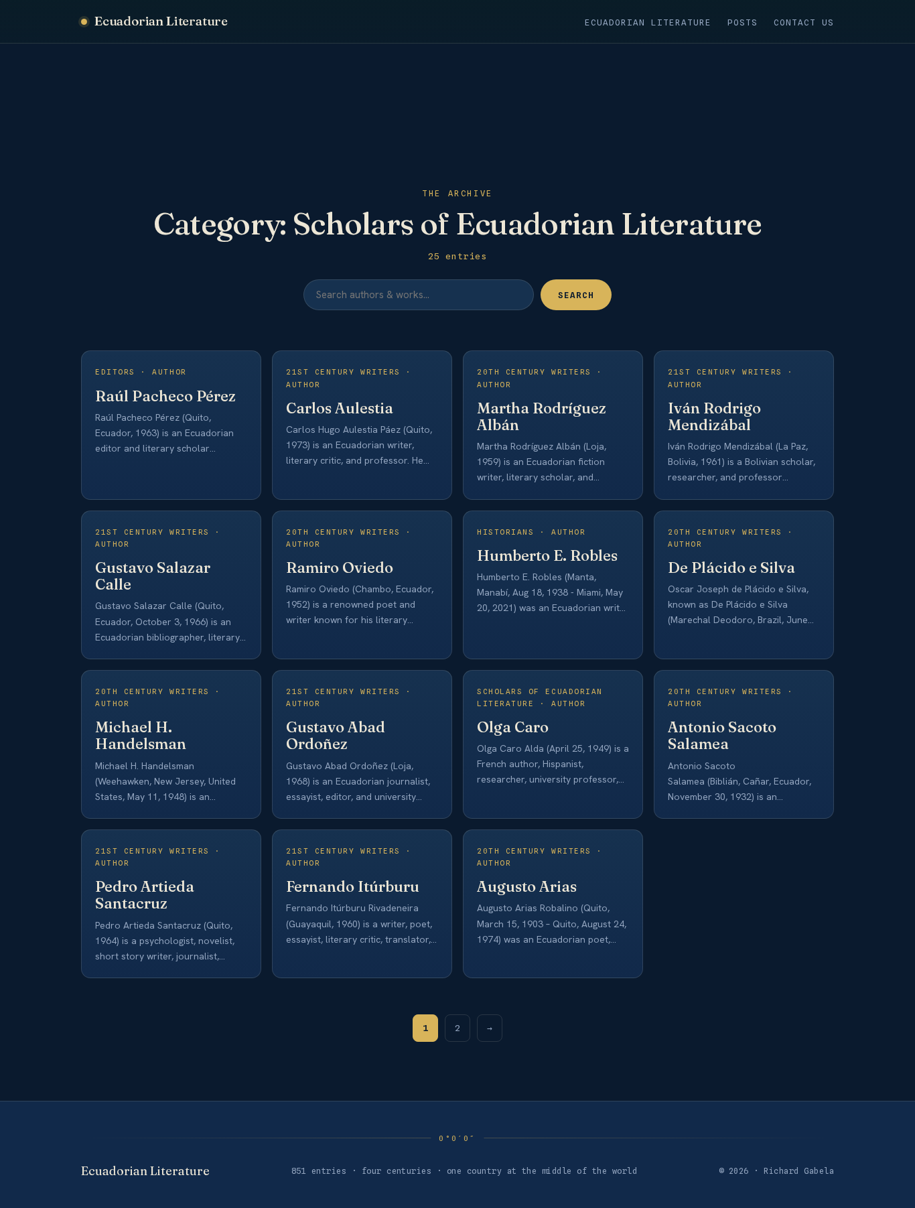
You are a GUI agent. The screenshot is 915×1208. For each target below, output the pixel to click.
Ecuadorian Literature (161, 21)
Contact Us (804, 22)
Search (576, 295)
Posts (742, 22)
